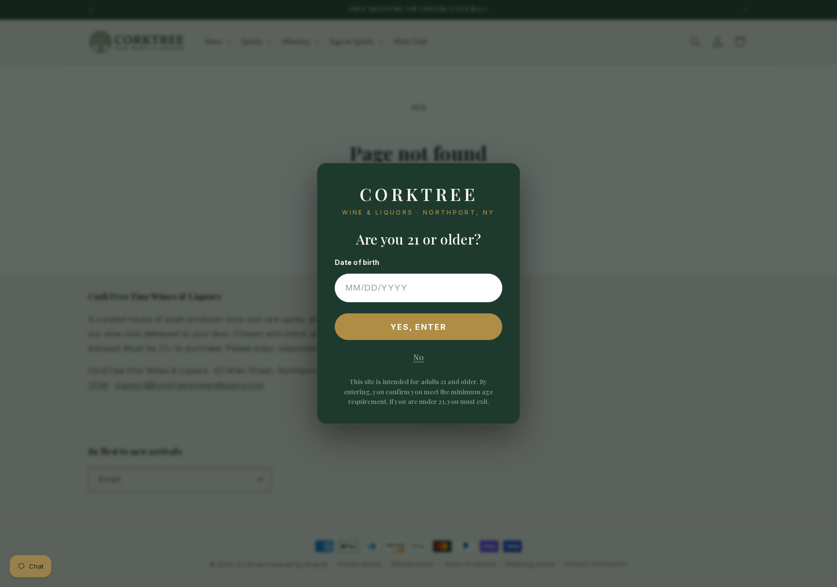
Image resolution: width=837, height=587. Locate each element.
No (418, 357)
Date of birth (357, 262)
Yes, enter (418, 327)
